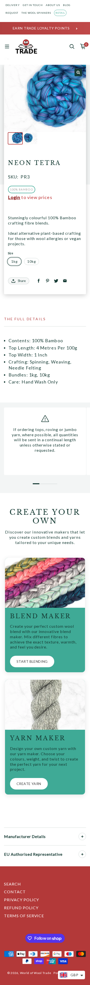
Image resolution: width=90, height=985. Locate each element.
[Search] (72, 47)
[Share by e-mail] (65, 281)
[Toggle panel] (82, 836)
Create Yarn (28, 784)
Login (14, 197)
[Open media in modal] (78, 72)
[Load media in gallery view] (15, 138)
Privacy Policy (21, 899)
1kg (14, 261)
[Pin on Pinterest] (47, 281)
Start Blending (32, 661)
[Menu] (7, 47)
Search (12, 884)
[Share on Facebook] (39, 281)
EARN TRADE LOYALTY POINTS (41, 28)
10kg (31, 261)
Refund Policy (21, 907)
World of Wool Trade (35, 973)
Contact (15, 891)
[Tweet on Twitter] (56, 281)
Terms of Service (24, 915)
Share (22, 281)
